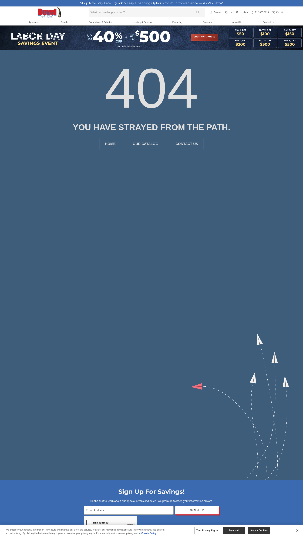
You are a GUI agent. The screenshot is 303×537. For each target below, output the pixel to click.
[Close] (297, 530)
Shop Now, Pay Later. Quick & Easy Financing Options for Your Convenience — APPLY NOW (151, 3)
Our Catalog (145, 144)
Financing (177, 22)
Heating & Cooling (142, 22)
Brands (64, 22)
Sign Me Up (197, 510)
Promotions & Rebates (100, 22)
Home (110, 144)
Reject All (234, 530)
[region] (151, 531)
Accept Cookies (259, 530)
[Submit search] (198, 12)
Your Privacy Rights (207, 530)
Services (207, 22)
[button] (211, 12)
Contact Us (268, 22)
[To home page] (49, 12)
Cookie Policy (148, 533)
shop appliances (204, 36)
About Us (237, 22)
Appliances (34, 22)
